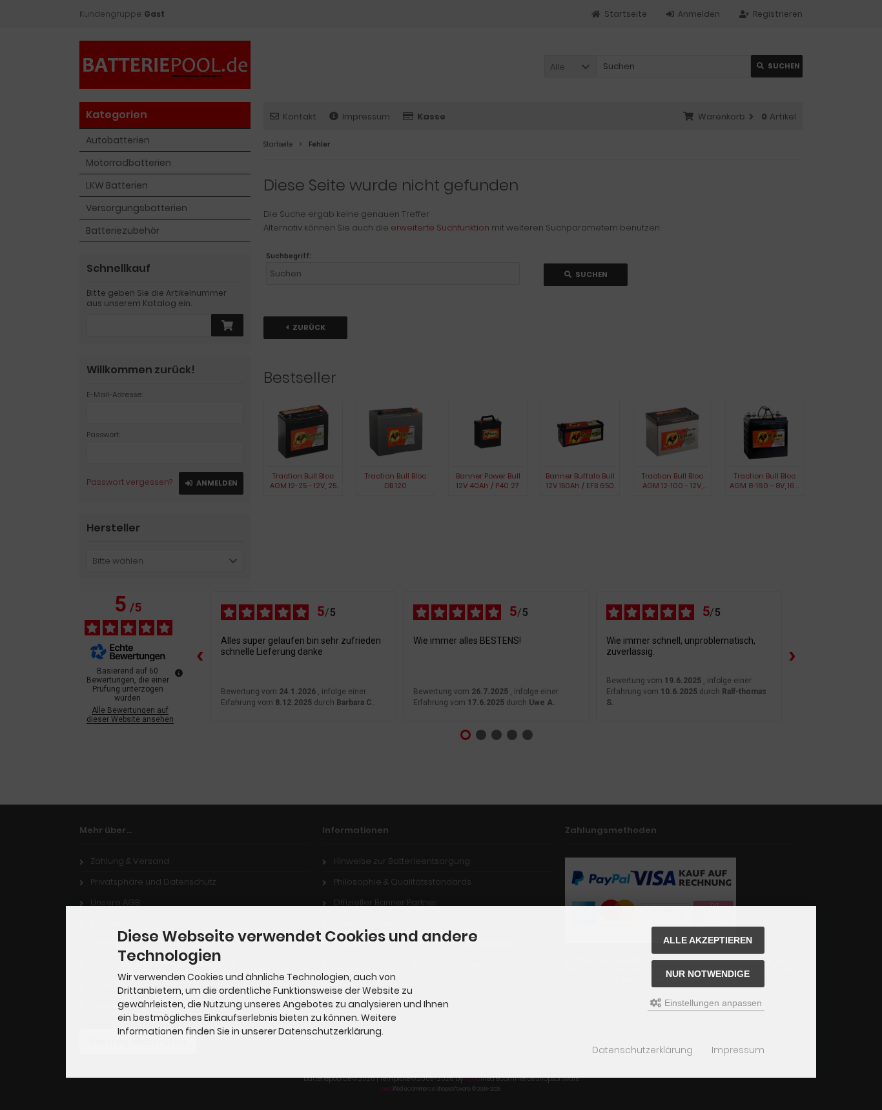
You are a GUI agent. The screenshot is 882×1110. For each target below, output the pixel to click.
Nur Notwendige (708, 974)
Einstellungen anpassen (712, 1003)
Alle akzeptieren (707, 940)
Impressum (738, 1049)
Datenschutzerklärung (642, 1049)
